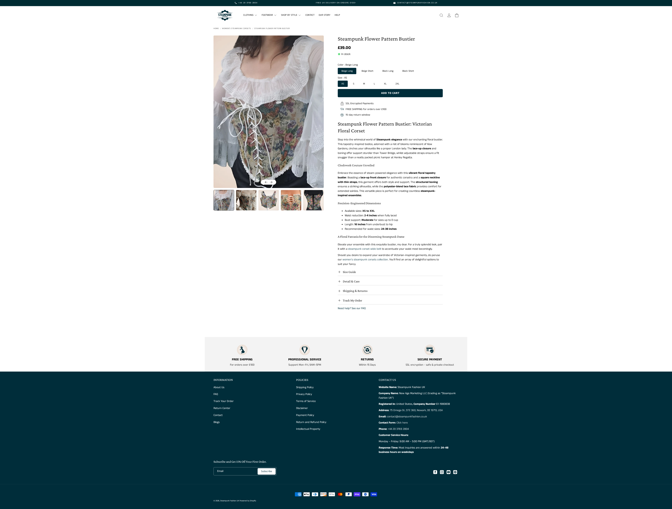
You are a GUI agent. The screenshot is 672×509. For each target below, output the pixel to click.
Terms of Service (306, 401)
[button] (441, 15)
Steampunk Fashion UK (229, 500)
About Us (219, 387)
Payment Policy (305, 415)
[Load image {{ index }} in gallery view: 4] (291, 200)
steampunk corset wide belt (364, 249)
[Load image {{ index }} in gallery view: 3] (268, 200)
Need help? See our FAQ (352, 308)
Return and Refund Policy (311, 422)
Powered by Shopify (248, 500)
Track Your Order (224, 401)
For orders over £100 (242, 365)
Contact (218, 415)
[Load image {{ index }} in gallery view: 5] (313, 200)
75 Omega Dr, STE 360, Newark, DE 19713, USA (416, 410)
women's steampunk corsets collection (365, 260)
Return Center (222, 408)
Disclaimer (302, 408)
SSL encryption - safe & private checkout (430, 365)
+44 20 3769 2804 (398, 429)
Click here (402, 423)
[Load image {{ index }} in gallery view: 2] (246, 200)
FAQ (216, 394)
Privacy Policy (304, 394)
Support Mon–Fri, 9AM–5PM (304, 365)
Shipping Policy (305, 387)
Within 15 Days (367, 365)
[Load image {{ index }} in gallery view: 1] (224, 200)
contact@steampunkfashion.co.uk (407, 417)
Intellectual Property (308, 429)
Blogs (217, 422)
